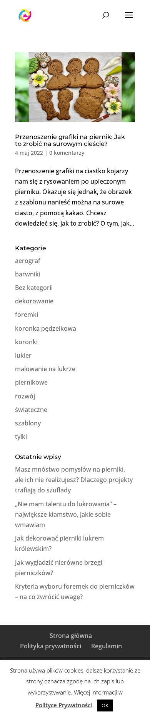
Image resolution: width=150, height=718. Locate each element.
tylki (21, 436)
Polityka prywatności (50, 646)
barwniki (27, 274)
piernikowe (31, 382)
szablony (28, 423)
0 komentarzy (66, 152)
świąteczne (31, 409)
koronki (26, 342)
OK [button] (105, 705)
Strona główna (71, 635)
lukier (23, 355)
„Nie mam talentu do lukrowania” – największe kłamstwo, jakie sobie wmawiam (66, 514)
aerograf (27, 260)
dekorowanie (34, 301)
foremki (26, 314)
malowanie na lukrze (45, 369)
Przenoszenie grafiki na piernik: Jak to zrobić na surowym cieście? (70, 140)
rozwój (25, 396)
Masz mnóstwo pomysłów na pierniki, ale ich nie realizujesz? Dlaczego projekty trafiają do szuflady (74, 479)
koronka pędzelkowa (45, 328)
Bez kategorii (34, 287)
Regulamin (106, 646)
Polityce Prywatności (63, 705)
